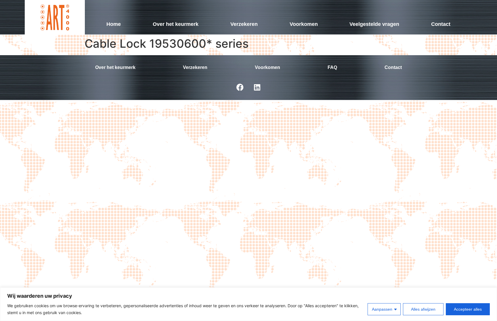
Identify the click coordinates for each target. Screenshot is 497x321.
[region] (248, 304)
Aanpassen (382, 309)
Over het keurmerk (175, 24)
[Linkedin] (257, 87)
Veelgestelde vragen (374, 24)
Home (113, 24)
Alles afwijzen (423, 309)
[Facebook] (240, 87)
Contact (440, 24)
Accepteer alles (468, 309)
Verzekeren (244, 24)
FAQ (332, 67)
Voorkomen (304, 24)
